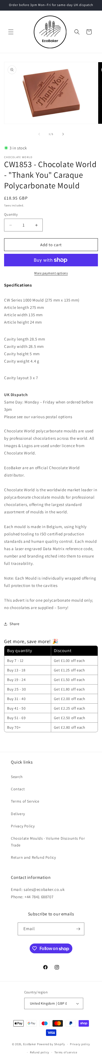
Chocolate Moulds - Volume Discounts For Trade (48, 842)
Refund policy (39, 1052)
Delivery (18, 813)
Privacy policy (80, 1044)
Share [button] (15, 623)
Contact (18, 788)
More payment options (51, 273)
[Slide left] (39, 134)
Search (17, 776)
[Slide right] (63, 134)
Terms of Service (25, 801)
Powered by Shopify (51, 1044)
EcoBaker (29, 1044)
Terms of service (65, 1052)
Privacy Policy (23, 826)
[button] (11, 32)
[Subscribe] (78, 929)
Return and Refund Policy (33, 857)
